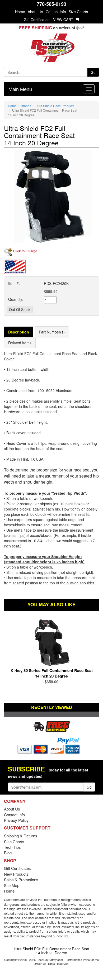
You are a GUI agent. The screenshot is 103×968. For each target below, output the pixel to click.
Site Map (11, 885)
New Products (16, 874)
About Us (35, 11)
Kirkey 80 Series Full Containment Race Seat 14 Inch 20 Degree (52, 673)
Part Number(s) (52, 332)
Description (18, 332)
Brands (26, 105)
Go (93, 72)
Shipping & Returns (20, 835)
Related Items (19, 342)
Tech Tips (12, 847)
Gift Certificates (36, 19)
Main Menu (20, 88)
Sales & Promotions (21, 879)
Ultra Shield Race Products (54, 105)
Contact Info (56, 11)
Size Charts (78, 11)
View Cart (63, 19)
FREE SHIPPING (35, 28)
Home (20, 11)
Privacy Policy (16, 820)
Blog (8, 852)
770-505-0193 (51, 4)
